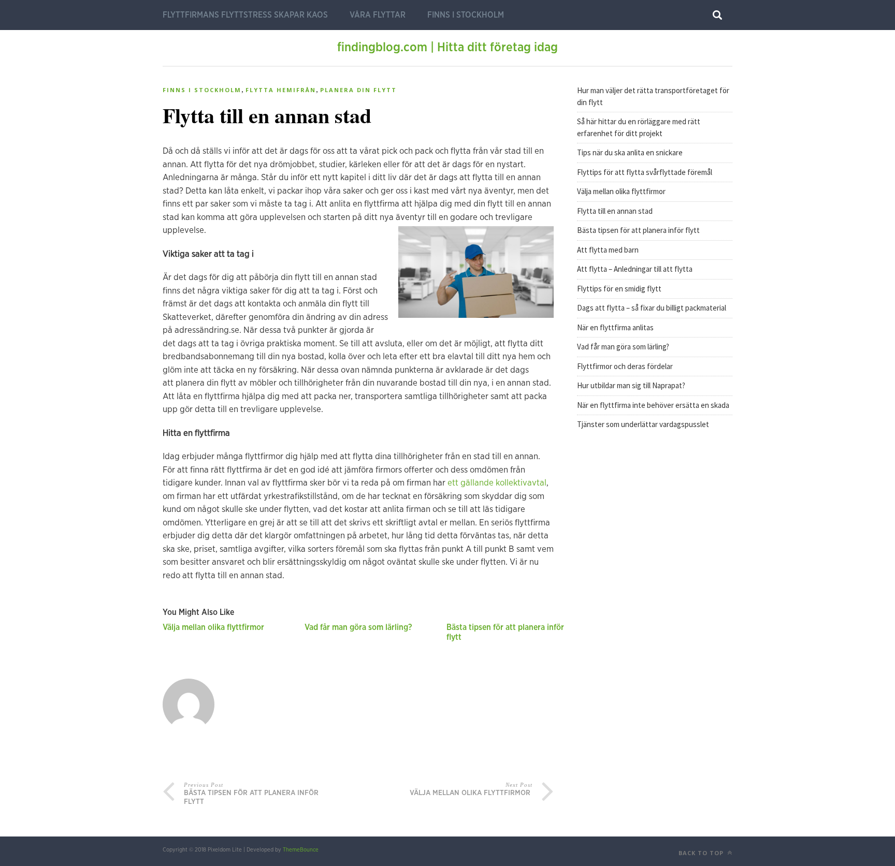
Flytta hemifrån (281, 90)
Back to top (702, 853)
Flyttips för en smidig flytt (620, 288)
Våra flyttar (378, 15)
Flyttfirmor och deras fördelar (625, 366)
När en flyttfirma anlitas (615, 327)
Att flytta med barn (608, 250)
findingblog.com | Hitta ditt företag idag (447, 47)
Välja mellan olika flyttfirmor (214, 627)
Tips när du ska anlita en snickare (630, 152)
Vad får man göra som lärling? (358, 627)
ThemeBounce (301, 850)
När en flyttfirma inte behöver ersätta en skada (653, 405)
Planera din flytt (358, 90)
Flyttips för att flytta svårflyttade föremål (645, 172)
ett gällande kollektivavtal (496, 482)
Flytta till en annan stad (615, 211)
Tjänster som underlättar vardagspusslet (643, 424)
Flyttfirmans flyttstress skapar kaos (245, 15)
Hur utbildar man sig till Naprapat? (631, 385)
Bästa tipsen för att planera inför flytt (639, 230)
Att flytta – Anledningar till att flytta (635, 269)
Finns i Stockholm (465, 15)
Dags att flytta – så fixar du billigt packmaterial (652, 308)
